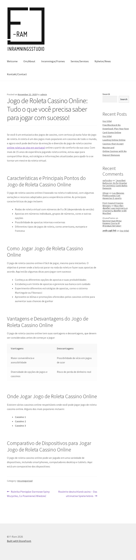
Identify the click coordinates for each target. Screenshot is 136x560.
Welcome (12, 61)
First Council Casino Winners (112, 204)
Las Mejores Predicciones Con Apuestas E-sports (113, 196)
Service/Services (80, 61)
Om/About (29, 61)
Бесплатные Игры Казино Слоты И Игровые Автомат (112, 223)
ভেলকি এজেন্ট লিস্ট (109, 230)
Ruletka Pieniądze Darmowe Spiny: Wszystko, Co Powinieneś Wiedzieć (28, 494)
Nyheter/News (103, 61)
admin (43, 94)
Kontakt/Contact (17, 74)
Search (106, 94)
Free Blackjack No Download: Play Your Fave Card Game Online (115, 128)
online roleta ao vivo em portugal (26, 147)
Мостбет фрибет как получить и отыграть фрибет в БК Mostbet (115, 209)
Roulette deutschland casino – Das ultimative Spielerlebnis (77, 494)
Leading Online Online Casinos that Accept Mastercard (113, 143)
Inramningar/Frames (53, 61)
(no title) (107, 121)
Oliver (105, 193)
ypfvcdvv (107, 180)
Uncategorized (25, 480)
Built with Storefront (19, 541)
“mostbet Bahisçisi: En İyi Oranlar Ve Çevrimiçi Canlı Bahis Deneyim (114, 184)
